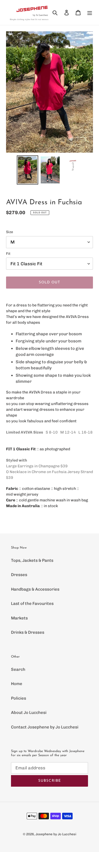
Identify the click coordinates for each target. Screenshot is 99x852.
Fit (8, 254)
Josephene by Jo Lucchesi (55, 834)
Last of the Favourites (32, 603)
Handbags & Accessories (35, 589)
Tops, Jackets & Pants (32, 560)
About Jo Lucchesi (28, 712)
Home (16, 683)
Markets (19, 618)
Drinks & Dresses (27, 632)
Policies (18, 698)
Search (18, 669)
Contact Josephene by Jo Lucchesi (44, 727)
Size (9, 232)
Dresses (19, 574)
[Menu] (89, 12)
